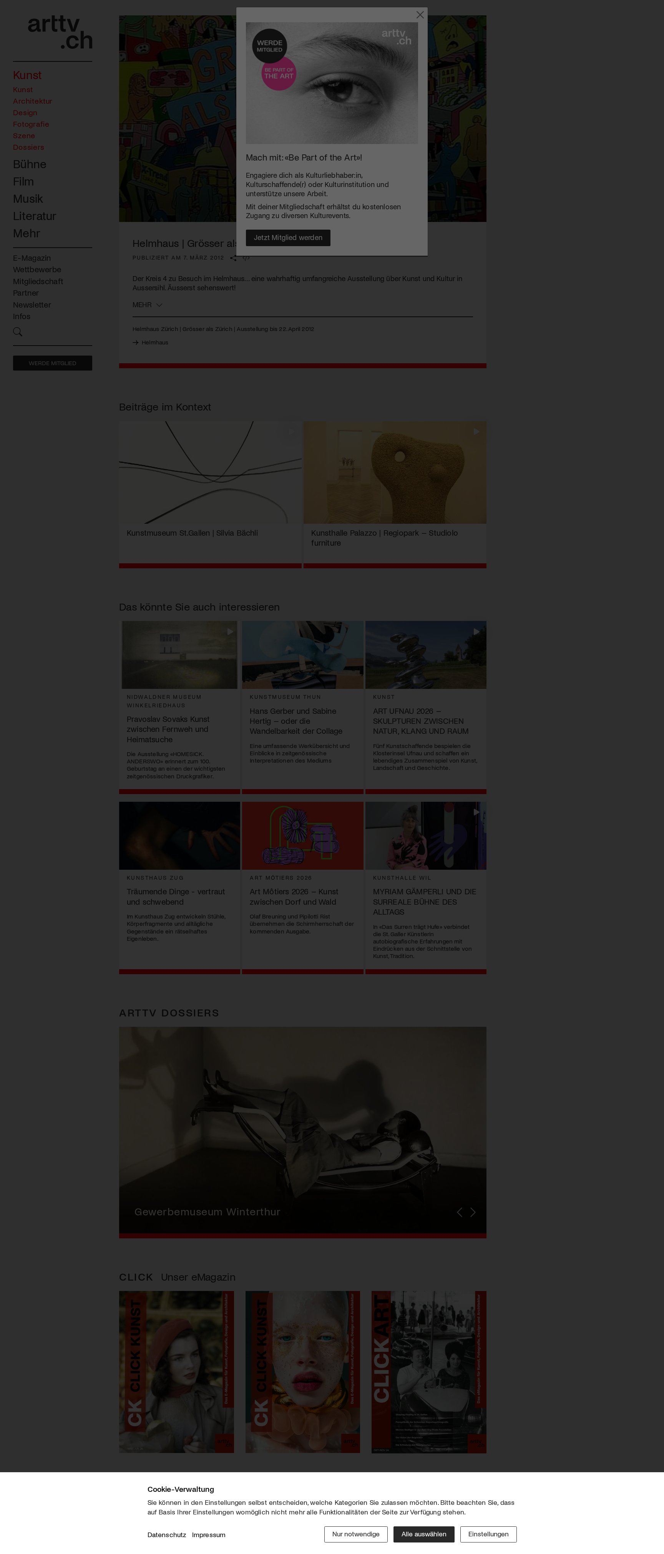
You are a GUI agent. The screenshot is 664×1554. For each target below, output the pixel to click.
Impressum (209, 1534)
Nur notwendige (356, 1533)
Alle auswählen (424, 1533)
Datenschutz (167, 1534)
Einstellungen (488, 1533)
